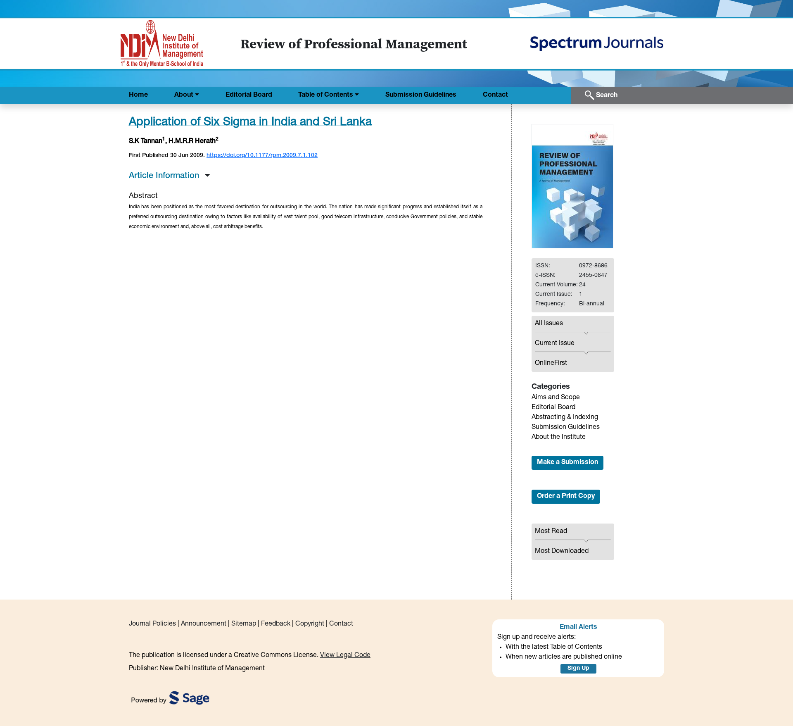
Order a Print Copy (566, 496)
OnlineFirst (551, 363)
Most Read (551, 531)
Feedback (275, 624)
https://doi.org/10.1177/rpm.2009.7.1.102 (262, 156)
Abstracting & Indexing (565, 417)
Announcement (203, 624)
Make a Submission (567, 462)
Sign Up (578, 668)
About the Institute (559, 437)
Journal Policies (152, 624)
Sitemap (243, 624)
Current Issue (555, 343)
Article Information (165, 176)
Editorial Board (249, 95)
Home (138, 95)
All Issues (549, 324)
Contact (495, 95)
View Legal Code (345, 655)
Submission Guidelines (420, 95)
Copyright (309, 624)
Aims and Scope (556, 398)
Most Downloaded (562, 551)
